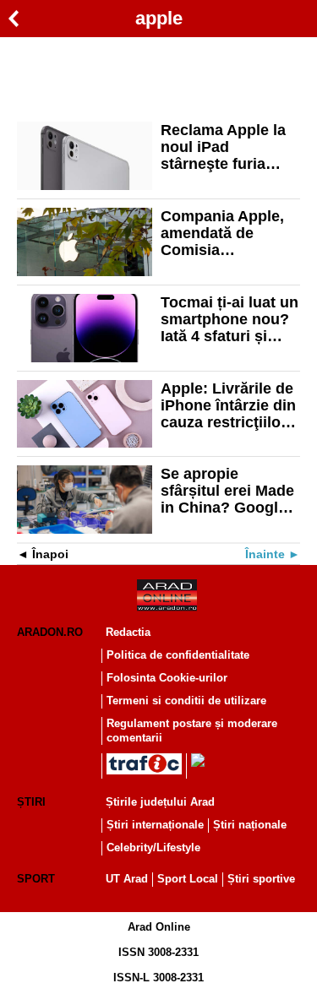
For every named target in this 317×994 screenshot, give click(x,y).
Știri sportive (261, 878)
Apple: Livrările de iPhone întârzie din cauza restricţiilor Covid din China (228, 405)
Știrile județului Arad (160, 802)
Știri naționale (250, 824)
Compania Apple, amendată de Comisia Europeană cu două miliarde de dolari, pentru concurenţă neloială (222, 233)
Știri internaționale (155, 824)
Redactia (128, 632)
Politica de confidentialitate (178, 655)
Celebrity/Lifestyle (153, 847)
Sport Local (187, 878)
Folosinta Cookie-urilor (167, 677)
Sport (36, 878)
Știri (31, 802)
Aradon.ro (50, 632)
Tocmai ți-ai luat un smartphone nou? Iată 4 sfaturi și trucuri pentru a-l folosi (229, 319)
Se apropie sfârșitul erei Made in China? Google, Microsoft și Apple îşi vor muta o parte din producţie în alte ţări (229, 490)
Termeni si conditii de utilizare (186, 700)
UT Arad (127, 878)
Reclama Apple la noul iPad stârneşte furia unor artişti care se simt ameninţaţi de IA (229, 147)
